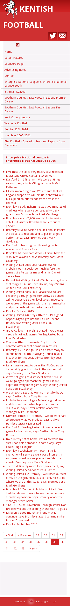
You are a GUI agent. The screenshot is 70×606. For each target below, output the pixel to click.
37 (38, 542)
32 (61, 535)
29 (37, 535)
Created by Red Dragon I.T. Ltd (35, 601)
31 (53, 535)
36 (30, 542)
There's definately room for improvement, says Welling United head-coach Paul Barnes (36, 468)
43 (22, 548)
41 (7, 548)
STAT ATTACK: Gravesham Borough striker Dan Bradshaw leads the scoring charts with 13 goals (36, 507)
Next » (33, 548)
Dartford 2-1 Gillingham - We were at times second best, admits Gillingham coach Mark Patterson (33, 183)
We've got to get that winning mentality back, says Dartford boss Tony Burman (34, 394)
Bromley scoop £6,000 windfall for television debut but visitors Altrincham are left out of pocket (34, 222)
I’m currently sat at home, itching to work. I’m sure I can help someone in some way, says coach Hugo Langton (34, 443)
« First (9, 535)
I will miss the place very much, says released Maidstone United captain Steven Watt (34, 173)
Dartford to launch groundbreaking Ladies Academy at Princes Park (32, 247)
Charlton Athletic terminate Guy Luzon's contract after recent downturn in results (31, 344)
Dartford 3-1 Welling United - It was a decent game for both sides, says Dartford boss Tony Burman (35, 431)
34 (15, 542)
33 (7, 542)
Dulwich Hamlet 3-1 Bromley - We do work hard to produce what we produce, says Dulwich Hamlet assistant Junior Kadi (36, 419)
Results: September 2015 (21, 524)
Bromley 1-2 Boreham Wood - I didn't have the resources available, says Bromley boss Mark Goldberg (35, 257)
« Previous (24, 535)
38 (46, 542)
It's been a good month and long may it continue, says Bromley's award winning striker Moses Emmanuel (35, 516)
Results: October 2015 (20, 311)
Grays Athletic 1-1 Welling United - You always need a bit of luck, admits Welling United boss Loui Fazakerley (35, 334)
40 (62, 542)
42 (15, 548)
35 (22, 542)
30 (45, 535)
